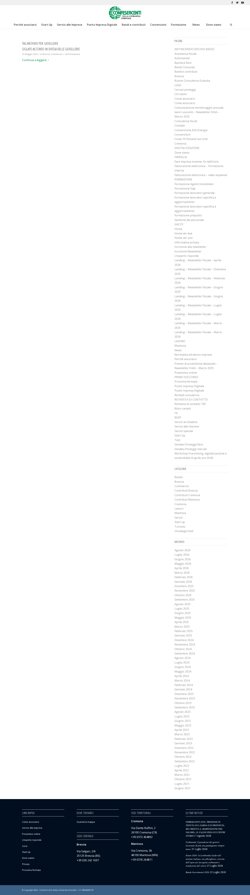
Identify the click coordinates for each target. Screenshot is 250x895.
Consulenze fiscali (185, 121)
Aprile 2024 (181, 676)
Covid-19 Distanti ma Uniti (191, 139)
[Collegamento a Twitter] (237, 2)
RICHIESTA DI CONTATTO (191, 399)
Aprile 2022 (181, 770)
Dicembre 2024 (184, 640)
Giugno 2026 (182, 559)
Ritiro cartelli (182, 408)
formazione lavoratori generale (194, 193)
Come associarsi (184, 99)
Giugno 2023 (182, 721)
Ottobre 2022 (182, 757)
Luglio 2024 (181, 662)
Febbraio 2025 (183, 631)
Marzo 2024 (182, 680)
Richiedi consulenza (186, 395)
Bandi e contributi (185, 71)
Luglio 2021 (181, 784)
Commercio (57, 54)
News (178, 350)
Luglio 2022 (181, 766)
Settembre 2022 (184, 761)
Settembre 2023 (184, 707)
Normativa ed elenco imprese (193, 355)
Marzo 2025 (182, 626)
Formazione (74, 54)
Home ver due (183, 233)
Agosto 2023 (182, 712)
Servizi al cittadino (185, 422)
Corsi (24, 846)
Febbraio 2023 (183, 739)
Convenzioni (182, 134)
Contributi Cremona (187, 495)
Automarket (182, 58)
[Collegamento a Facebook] (232, 2)
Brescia (46, 54)
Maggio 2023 (182, 725)
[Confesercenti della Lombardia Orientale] (125, 12)
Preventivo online (185, 373)
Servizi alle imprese (186, 426)
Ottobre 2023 (182, 703)
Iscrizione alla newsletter (190, 247)
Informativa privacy (186, 242)
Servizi (178, 517)
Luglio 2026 (181, 555)
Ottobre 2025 (182, 595)
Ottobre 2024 (182, 649)
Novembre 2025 (184, 590)
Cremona (180, 143)
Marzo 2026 (182, 573)
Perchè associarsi (185, 359)
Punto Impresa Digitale (189, 386)
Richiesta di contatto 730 (190, 404)
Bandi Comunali (184, 67)
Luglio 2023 (181, 716)
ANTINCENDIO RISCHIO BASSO (194, 49)
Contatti (179, 125)
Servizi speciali (183, 431)
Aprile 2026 (181, 568)
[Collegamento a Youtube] (242, 2)
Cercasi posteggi (185, 90)
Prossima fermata (185, 381)
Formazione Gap (184, 188)
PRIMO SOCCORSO (186, 377)
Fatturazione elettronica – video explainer (201, 175)
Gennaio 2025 (183, 635)
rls (176, 413)
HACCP (178, 224)
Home (178, 229)
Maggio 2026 (182, 564)
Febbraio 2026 (183, 577)
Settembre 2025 (184, 599)
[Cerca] (231, 24)
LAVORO (179, 341)
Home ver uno (183, 238)
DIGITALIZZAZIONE (186, 148)
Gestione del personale (189, 220)
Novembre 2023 (184, 698)
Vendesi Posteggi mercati (190, 449)
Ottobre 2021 (182, 779)
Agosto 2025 (182, 604)
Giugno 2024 (182, 667)
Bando (178, 477)
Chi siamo (180, 94)
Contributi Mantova (187, 499)
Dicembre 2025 (184, 586)
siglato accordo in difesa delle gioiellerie (51, 49)
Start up (179, 522)
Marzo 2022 (182, 775)
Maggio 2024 (182, 671)
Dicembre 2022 (184, 748)
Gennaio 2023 (183, 743)
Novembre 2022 (184, 752)
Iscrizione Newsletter (188, 251)
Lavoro (179, 508)
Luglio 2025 (181, 608)
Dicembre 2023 (184, 694)
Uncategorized (183, 531)
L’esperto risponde (186, 256)
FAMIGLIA (180, 157)
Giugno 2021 (182, 788)
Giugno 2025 (182, 613)
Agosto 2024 (182, 658)
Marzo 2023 (182, 734)
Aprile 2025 (181, 622)
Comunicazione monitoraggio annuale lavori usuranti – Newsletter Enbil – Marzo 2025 (198, 112)
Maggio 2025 (182, 617)
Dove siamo (181, 152)
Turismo (179, 526)
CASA (177, 85)
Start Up (179, 435)
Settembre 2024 (184, 653)
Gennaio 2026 (183, 582)
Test (177, 440)
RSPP (177, 417)
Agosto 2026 (182, 550)
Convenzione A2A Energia (190, 130)
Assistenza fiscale (185, 54)
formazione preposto (188, 215)
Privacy (26, 864)
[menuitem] (25, 24)
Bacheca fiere (182, 63)
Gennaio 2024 (183, 689)
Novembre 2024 (184, 644)
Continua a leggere (34, 60)
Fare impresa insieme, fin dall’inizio (196, 161)
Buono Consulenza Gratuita (192, 80)
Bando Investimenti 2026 (197, 872)
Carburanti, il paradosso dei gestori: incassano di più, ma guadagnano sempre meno (205, 845)
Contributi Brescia (186, 490)
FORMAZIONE (183, 179)
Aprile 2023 (181, 730)
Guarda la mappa (86, 821)
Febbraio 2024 (183, 685)
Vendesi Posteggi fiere (188, 444)
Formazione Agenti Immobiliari (194, 184)
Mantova (180, 345)
